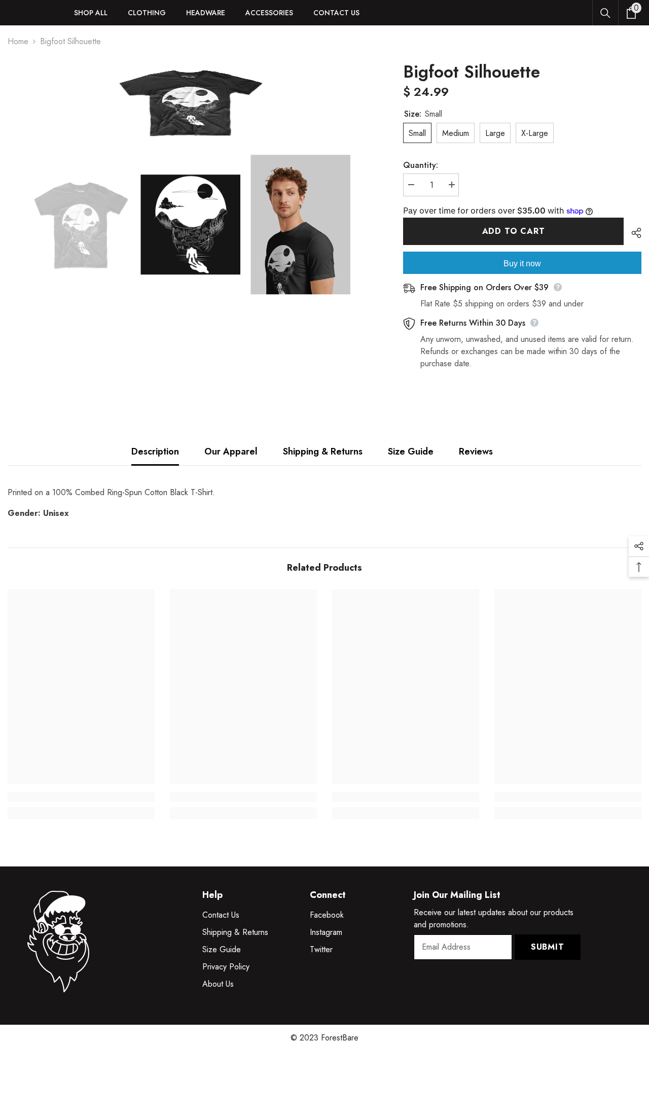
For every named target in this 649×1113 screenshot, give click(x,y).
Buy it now (522, 263)
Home (18, 41)
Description (155, 451)
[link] (81, 797)
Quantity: (420, 165)
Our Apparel (231, 451)
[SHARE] (632, 233)
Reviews (476, 451)
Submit (547, 947)
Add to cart (513, 231)
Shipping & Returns (323, 451)
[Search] (605, 13)
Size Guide (411, 451)
